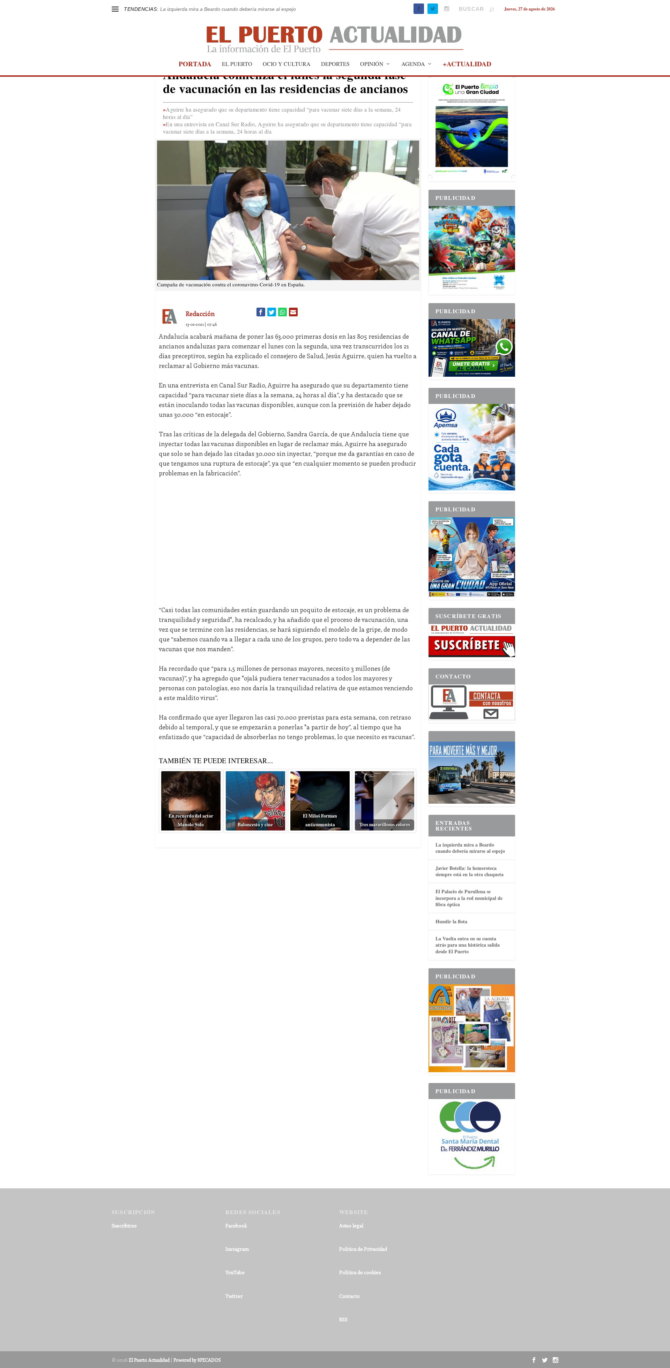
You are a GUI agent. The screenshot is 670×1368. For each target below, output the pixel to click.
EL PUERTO (237, 64)
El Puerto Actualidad (149, 1360)
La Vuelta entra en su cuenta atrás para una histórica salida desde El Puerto (468, 945)
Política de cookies (360, 1272)
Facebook (236, 1225)
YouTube (235, 1272)
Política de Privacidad (363, 1249)
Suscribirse (124, 1225)
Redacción (200, 313)
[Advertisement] (288, 536)
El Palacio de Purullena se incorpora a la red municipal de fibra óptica (469, 898)
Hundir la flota (451, 921)
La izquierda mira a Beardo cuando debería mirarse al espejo (228, 9)
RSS (343, 1319)
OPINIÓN (372, 64)
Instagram (237, 1249)
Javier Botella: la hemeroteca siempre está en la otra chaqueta (470, 871)
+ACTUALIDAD (467, 65)
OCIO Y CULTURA (287, 64)
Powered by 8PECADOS (197, 1360)
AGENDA (413, 64)
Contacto (349, 1296)
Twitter (234, 1296)
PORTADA (195, 65)
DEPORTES (335, 64)
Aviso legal (351, 1225)
